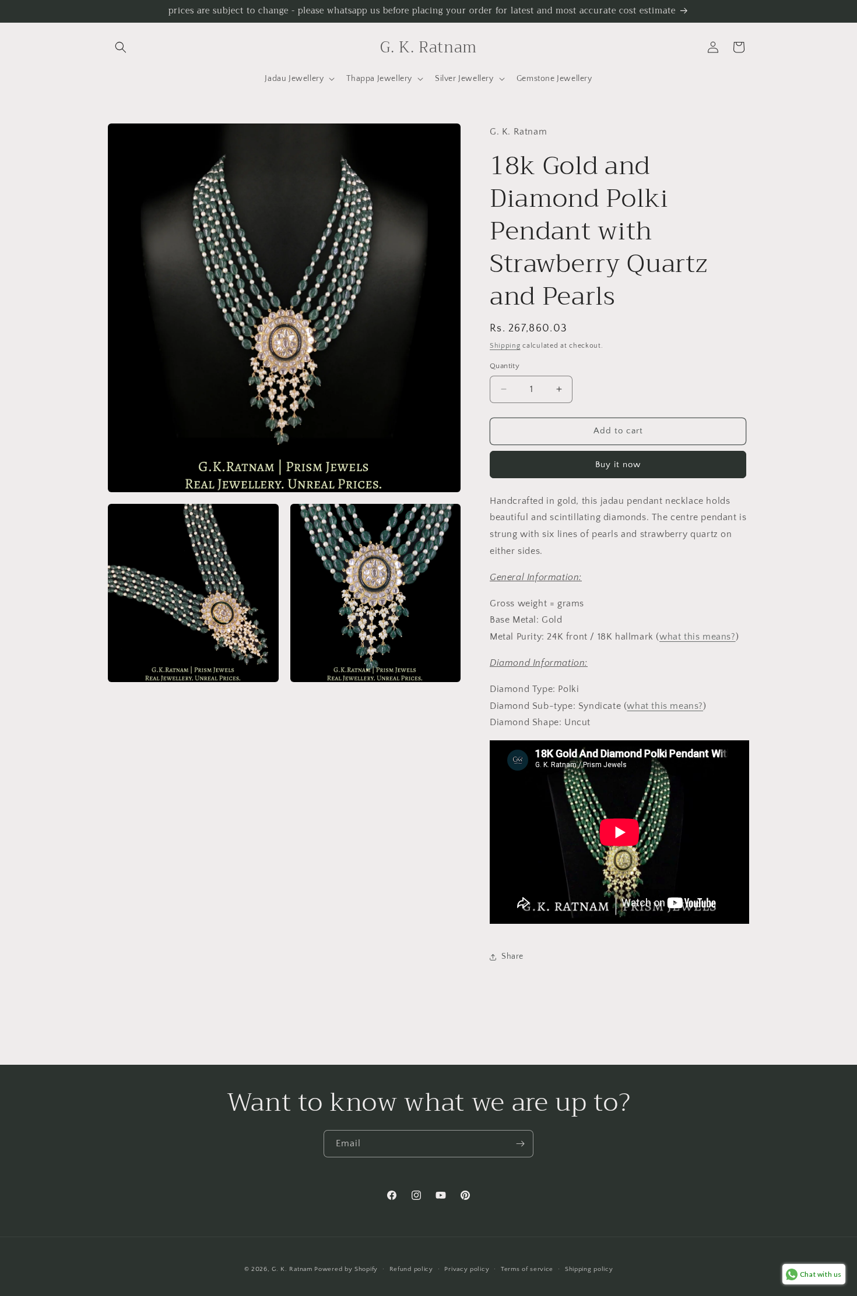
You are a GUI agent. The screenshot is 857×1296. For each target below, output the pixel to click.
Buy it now (618, 464)
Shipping (505, 345)
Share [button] (512, 956)
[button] (121, 47)
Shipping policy (589, 1269)
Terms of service (527, 1269)
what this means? (697, 636)
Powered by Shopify (346, 1269)
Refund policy (411, 1269)
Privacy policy (466, 1269)
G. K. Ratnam (292, 1269)
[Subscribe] (520, 1143)
